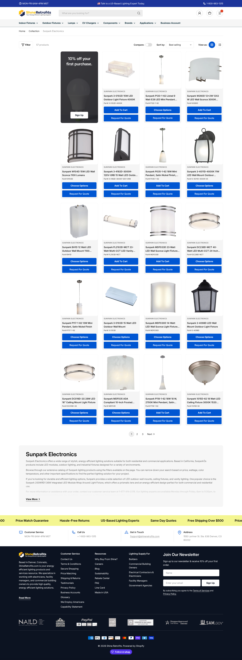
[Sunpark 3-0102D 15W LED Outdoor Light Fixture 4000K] (121, 70)
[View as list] (219, 44)
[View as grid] (212, 44)
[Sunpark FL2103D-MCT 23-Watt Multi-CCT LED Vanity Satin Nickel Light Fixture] (121, 221)
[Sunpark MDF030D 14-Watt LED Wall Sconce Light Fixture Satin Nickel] (162, 297)
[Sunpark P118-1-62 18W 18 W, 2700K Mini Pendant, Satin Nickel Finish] (162, 373)
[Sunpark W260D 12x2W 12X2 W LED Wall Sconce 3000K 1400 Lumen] (204, 70)
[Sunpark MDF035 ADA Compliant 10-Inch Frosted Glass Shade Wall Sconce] (121, 373)
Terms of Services (201, 590)
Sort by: (161, 44)
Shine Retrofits (114, 645)
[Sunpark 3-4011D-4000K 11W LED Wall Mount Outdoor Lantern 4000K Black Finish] (204, 146)
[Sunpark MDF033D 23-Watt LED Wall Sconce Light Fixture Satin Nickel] (162, 221)
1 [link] (131, 434)
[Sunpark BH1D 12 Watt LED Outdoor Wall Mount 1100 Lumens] (79, 221)
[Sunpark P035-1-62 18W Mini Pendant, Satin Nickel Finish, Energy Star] (162, 146)
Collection (34, 31)
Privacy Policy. (169, 594)
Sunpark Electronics (114, 91)
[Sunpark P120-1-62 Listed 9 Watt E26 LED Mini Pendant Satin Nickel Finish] (162, 70)
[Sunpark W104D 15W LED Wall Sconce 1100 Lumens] (79, 146)
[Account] (199, 13)
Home (22, 31)
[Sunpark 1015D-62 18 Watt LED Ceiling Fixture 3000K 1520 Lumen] (204, 373)
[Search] (138, 13)
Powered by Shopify (133, 645)
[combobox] (101, 13)
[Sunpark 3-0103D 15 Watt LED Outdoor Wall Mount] (121, 297)
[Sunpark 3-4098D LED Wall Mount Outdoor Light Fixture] (204, 297)
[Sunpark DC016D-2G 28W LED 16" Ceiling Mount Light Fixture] (79, 373)
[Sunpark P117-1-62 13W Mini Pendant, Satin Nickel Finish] (79, 297)
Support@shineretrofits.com (145, 536)
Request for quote (121, 118)
